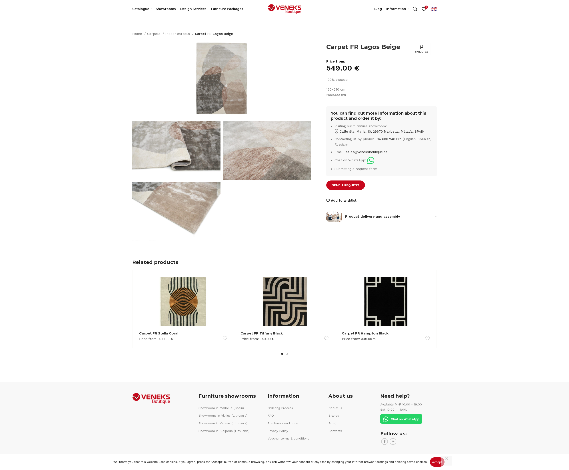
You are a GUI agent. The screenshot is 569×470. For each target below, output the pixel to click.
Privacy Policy (278, 431)
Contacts (335, 431)
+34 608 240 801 (388, 139)
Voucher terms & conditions (288, 438)
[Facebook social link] (384, 441)
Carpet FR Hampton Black (365, 333)
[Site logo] (284, 9)
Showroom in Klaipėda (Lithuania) (224, 431)
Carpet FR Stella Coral (158, 333)
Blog (332, 423)
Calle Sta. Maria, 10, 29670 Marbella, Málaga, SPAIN (382, 132)
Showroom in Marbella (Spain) (221, 408)
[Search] (415, 8)
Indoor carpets (178, 34)
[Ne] (446, 461)
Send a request (345, 185)
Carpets (154, 34)
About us (335, 408)
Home (137, 34)
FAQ (271, 415)
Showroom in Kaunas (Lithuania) (222, 423)
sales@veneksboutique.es (366, 152)
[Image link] (370, 160)
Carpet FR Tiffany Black (261, 333)
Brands (334, 415)
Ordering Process (280, 408)
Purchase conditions (283, 423)
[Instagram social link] (393, 441)
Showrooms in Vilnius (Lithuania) (222, 415)
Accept (437, 462)
